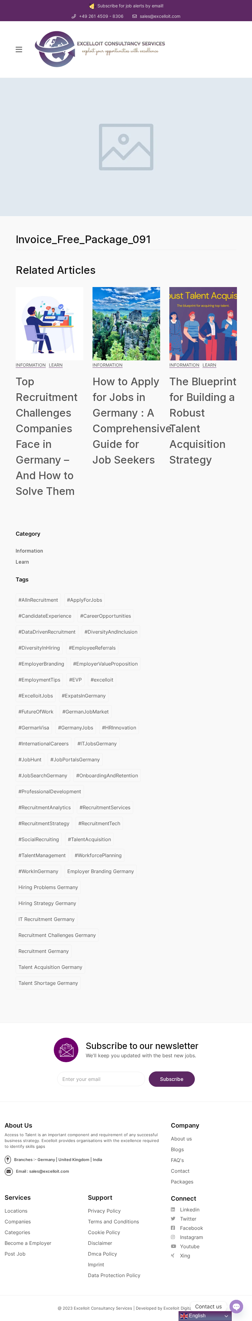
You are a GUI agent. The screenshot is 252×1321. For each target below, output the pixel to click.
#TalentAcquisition (89, 839)
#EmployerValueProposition (105, 664)
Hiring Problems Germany (48, 887)
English (197, 1315)
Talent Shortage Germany (48, 983)
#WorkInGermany (38, 871)
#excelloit (102, 680)
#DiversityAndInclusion (111, 632)
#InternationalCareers (43, 743)
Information (31, 364)
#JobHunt (29, 759)
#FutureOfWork (35, 712)
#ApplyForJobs (84, 600)
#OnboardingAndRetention (107, 775)
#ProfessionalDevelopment (49, 791)
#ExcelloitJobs (35, 696)
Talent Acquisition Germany (50, 967)
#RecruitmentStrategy (43, 823)
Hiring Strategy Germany (47, 903)
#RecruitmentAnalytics (44, 807)
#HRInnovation (119, 728)
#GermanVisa (33, 728)
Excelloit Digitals (179, 1308)
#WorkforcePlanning (98, 855)
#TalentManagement (42, 855)
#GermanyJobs (75, 728)
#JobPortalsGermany (75, 759)
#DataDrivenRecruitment (47, 632)
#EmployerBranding (41, 664)
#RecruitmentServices (105, 807)
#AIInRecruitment (38, 600)
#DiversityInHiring (39, 648)
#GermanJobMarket (85, 712)
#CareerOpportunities (105, 616)
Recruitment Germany (43, 951)
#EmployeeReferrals (92, 648)
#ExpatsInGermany (84, 696)
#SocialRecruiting (38, 839)
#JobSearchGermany (42, 775)
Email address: (101, 1079)
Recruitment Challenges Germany (57, 935)
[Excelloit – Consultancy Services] (106, 49)
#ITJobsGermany (97, 743)
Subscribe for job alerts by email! (130, 5)
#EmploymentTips (39, 680)
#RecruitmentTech (99, 823)
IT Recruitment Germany (46, 919)
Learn (56, 364)
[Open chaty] (236, 1306)
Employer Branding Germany (100, 871)
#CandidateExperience (44, 616)
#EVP (75, 680)
